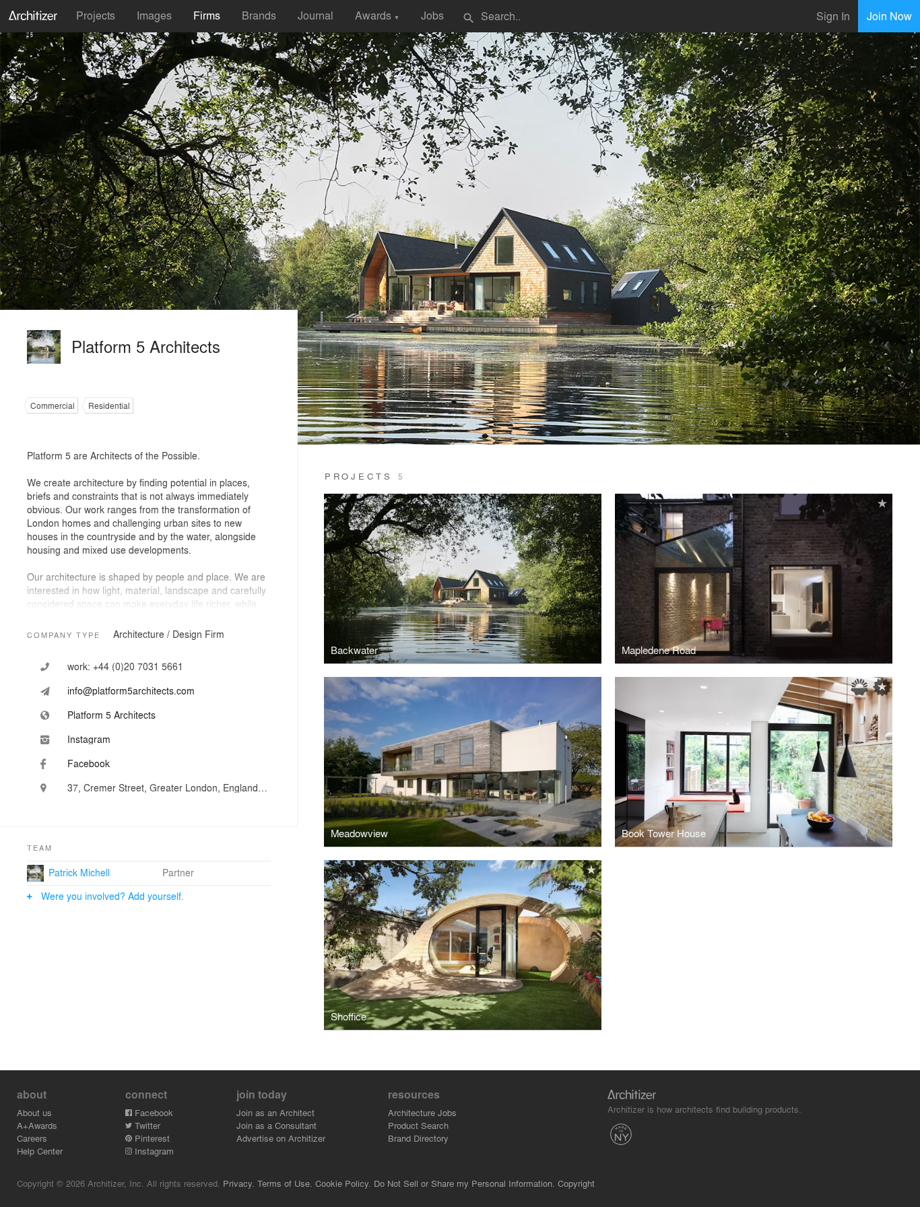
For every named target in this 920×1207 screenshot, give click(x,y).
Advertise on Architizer (280, 1138)
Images (154, 15)
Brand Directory (418, 1138)
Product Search (418, 1125)
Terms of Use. (285, 1183)
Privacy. (239, 1183)
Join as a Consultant (276, 1125)
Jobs (432, 15)
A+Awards (37, 1125)
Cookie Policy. (343, 1183)
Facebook (152, 1112)
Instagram (153, 1150)
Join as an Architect (275, 1112)
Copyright (576, 1183)
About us (34, 1112)
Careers (32, 1138)
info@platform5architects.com (131, 690)
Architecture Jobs (422, 1112)
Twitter (146, 1125)
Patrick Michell (79, 872)
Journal (315, 15)
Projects (95, 15)
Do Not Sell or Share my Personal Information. (464, 1183)
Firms (206, 15)
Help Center (40, 1150)
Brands (259, 15)
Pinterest (151, 1138)
